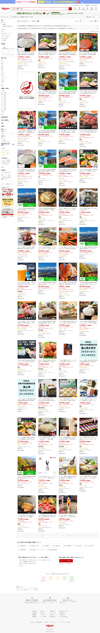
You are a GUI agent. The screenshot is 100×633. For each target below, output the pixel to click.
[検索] (70, 8)
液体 (2, 63)
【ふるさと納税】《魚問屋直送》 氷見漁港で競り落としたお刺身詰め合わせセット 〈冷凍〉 (26, 132)
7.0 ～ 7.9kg (3, 106)
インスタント (3, 76)
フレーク (3, 79)
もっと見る (20, 565)
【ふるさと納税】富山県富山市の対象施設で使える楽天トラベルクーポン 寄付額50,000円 (47, 284)
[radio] (1, 22)
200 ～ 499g (3, 92)
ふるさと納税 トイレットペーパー (36, 549)
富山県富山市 (42, 224)
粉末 (2, 70)
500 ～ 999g (3, 94)
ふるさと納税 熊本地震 (52, 549)
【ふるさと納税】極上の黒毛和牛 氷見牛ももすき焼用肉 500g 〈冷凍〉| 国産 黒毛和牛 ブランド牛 (47, 517)
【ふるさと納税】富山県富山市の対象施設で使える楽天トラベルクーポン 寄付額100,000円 (88, 248)
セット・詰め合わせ (34, 589)
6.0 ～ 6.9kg (3, 104)
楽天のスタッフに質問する (66, 560)
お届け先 (3, 131)
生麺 (2, 74)
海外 (5, 129)
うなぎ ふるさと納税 (88, 545)
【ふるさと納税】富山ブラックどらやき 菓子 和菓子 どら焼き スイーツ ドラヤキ (67, 362)
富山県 (61, 106)
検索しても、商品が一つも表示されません (27, 563)
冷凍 (2, 60)
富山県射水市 (21, 68)
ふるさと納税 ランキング (33, 545)
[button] (95, 5)
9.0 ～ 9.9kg (3, 110)
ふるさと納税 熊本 (67, 545)
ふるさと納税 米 (45, 545)
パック (2, 62)
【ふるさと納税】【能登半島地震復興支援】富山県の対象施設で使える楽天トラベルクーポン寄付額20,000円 (67, 93)
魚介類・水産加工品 (24, 589)
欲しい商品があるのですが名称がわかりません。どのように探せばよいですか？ (35, 560)
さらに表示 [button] (4, 40)
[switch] (13, 144)
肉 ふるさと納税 (77, 545)
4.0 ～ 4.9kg (3, 101)
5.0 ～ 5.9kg (3, 103)
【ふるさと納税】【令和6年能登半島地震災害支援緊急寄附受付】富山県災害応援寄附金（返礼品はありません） (27, 400)
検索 (8, 54)
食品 (17, 589)
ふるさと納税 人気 (56, 545)
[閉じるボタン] (97, 26)
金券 (30, 588)
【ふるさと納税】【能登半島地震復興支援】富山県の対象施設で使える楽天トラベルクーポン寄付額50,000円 (47, 132)
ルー (2, 83)
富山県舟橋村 (83, 335)
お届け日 (3, 136)
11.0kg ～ (3, 111)
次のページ (71, 535)
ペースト (3, 77)
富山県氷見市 (21, 145)
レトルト (3, 72)
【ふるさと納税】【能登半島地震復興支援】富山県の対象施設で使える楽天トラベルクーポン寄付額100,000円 (47, 171)
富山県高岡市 (83, 182)
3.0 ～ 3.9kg (3, 99)
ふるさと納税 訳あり (21, 549)
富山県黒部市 (83, 224)
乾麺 (2, 67)
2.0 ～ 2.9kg (3, 97)
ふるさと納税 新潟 (21, 545)
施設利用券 (35, 588)
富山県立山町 (21, 298)
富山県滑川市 (62, 185)
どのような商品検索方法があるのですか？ (27, 561)
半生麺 (2, 81)
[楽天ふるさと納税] (27, 90)
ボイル (2, 65)
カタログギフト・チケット (22, 588)
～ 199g (2, 90)
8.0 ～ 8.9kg (3, 108)
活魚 (2, 69)
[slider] (1, 49)
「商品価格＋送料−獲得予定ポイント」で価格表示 (26, 21)
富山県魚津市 (83, 65)
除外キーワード (4, 178)
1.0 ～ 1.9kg (3, 95)
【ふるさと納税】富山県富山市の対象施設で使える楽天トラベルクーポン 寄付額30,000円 (26, 210)
